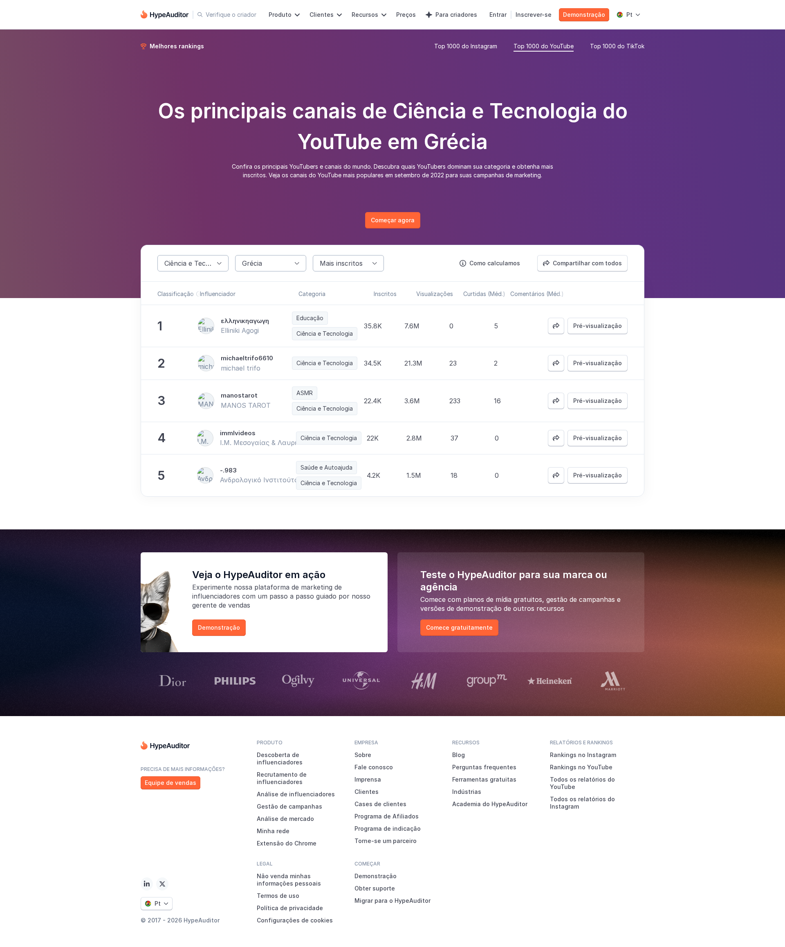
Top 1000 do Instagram (465, 46)
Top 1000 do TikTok (617, 46)
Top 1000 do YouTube (544, 46)
